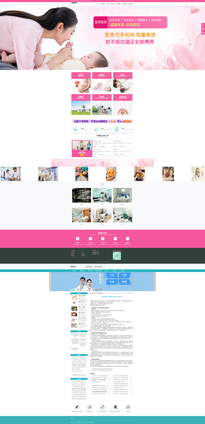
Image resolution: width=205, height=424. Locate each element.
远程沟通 (102, 128)
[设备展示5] (102, 222)
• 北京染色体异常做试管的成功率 (118, 387)
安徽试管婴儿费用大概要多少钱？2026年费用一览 (79, 361)
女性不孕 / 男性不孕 (96, 149)
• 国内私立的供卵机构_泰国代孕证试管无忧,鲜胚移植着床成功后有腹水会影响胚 (121, 380)
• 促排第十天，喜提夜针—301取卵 (118, 381)
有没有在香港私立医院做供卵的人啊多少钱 (79, 394)
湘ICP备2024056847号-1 (83, 422)
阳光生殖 (73, 266)
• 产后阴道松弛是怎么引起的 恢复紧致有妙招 (120, 393)
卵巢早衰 (95, 154)
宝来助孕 (74, 3)
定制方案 (122, 128)
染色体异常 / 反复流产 (117, 141)
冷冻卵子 (118, 154)
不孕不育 (106, 146)
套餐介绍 (113, 3)
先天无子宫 (121, 146)
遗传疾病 (125, 146)
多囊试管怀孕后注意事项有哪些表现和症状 (79, 398)
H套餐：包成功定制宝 (82, 295)
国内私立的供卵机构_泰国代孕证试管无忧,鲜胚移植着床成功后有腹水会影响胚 (79, 367)
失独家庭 (115, 154)
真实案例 (125, 3)
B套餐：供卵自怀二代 (82, 323)
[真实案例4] (48, 180)
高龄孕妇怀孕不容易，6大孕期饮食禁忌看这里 (79, 357)
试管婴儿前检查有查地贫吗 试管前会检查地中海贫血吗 (78, 359)
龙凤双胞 (124, 154)
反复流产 (115, 146)
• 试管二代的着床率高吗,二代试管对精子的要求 (99, 389)
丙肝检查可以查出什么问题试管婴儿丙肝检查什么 (79, 363)
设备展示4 (81, 224)
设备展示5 (102, 224)
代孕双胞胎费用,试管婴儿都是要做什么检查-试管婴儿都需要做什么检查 (79, 375)
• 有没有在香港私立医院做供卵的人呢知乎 (98, 393)
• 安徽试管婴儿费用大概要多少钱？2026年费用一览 (99, 378)
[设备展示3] (122, 202)
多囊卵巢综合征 (102, 146)
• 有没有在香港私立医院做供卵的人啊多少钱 (120, 389)
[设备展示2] (102, 202)
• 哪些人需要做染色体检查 (95, 381)
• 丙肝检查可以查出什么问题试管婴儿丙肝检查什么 (121, 378)
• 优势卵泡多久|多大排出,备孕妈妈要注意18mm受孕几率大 (99, 387)
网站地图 (92, 422)
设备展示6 (122, 224)
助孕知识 (119, 3)
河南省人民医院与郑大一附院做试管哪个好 (79, 392)
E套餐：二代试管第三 (82, 306)
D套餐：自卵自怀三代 (82, 312)
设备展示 (102, 183)
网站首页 (74, 270)
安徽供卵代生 (82, 270)
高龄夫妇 (121, 154)
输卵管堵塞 (98, 146)
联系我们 (131, 3)
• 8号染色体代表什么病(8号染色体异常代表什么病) (121, 391)
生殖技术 (114, 270)
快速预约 (82, 128)
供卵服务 (122, 270)
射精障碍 (98, 154)
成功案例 (79, 331)
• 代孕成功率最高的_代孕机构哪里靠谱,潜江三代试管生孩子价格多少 (121, 386)
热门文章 (79, 378)
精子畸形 (101, 154)
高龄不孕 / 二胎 (116, 149)
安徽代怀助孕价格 (98, 270)
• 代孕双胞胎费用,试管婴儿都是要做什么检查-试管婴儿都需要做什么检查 (121, 384)
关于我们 (103, 3)
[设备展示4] (81, 222)
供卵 (108, 3)
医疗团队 (106, 270)
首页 (98, 3)
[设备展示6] (122, 222)
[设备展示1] (81, 202)
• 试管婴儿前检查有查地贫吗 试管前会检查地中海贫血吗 (121, 376)
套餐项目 (79, 293)
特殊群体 (95, 146)
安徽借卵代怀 (90, 270)
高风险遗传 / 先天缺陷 (97, 141)
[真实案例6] (10, 180)
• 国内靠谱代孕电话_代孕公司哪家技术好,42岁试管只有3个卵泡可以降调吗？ (99, 386)
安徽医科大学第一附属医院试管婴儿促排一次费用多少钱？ (102, 370)
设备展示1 (81, 204)
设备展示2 (102, 204)
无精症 (104, 154)
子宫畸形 (118, 146)
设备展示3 (122, 204)
